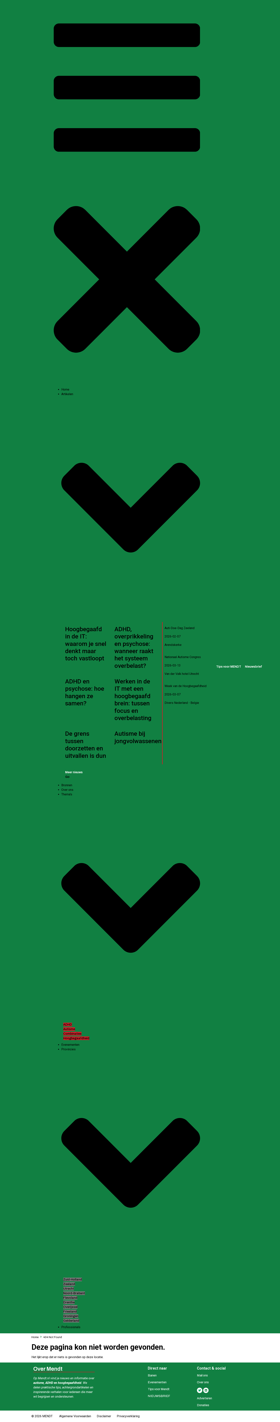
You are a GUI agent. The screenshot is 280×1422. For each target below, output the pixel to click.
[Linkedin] (206, 1390)
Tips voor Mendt (159, 1389)
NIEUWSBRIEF (159, 1396)
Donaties (203, 1405)
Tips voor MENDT (228, 666)
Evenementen (157, 1382)
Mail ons (202, 1375)
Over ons (203, 1382)
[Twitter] (199, 1390)
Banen (152, 1375)
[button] (127, 195)
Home (35, 1337)
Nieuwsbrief (253, 666)
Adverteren (204, 1398)
